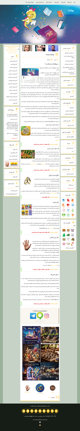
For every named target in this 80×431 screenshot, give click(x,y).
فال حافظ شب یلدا (13, 156)
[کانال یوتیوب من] (27, 411)
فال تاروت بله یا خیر (13, 100)
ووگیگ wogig (50, 54)
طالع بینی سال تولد (69, 248)
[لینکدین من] (23, 411)
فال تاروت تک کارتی (13, 71)
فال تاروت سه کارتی (13, 74)
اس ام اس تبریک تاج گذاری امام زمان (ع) (68, 73)
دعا (72, 151)
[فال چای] (50, 372)
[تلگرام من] (52, 411)
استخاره (57, 140)
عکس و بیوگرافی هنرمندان (11, 194)
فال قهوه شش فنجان (69, 114)
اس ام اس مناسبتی (40, 2)
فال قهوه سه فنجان (69, 111)
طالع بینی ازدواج (53, 193)
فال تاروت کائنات (13, 67)
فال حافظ (69, 2)
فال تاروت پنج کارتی (13, 80)
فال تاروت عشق (13, 93)
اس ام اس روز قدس (69, 61)
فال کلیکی (71, 162)
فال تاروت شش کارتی (12, 84)
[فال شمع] (31, 354)
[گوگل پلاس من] (31, 411)
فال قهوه (71, 107)
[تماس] (40, 411)
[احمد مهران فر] (53, 48)
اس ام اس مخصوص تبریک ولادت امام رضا (69, 68)
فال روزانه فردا (14, 190)
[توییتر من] (36, 411)
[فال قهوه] (50, 354)
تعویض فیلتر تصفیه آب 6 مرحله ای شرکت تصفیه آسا (12, 115)
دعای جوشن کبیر (69, 148)
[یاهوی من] (56, 411)
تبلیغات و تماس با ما (29, 2)
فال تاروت (63, 2)
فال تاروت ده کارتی (13, 90)
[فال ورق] (31, 372)
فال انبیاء (71, 96)
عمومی (49, 397)
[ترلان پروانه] (40, 48)
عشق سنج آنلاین (70, 174)
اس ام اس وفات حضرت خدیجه (69, 57)
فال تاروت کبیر (14, 64)
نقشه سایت (35, 420)
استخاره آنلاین (49, 2)
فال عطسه (15, 177)
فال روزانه (56, 2)
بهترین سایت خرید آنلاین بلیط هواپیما (12, 134)
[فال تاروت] (50, 335)
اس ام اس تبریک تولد (69, 53)
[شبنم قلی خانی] (27, 48)
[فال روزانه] (31, 335)
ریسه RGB (71, 185)
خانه (74, 2)
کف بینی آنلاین (54, 265)
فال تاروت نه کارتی (13, 87)
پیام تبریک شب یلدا (13, 159)
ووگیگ (71, 10)
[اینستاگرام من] (44, 411)
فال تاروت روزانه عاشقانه (11, 96)
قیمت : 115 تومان (11, 49)
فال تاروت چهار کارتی (12, 77)
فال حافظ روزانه (33, 164)
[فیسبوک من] (48, 411)
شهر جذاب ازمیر (13, 119)
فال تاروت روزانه (13, 61)
